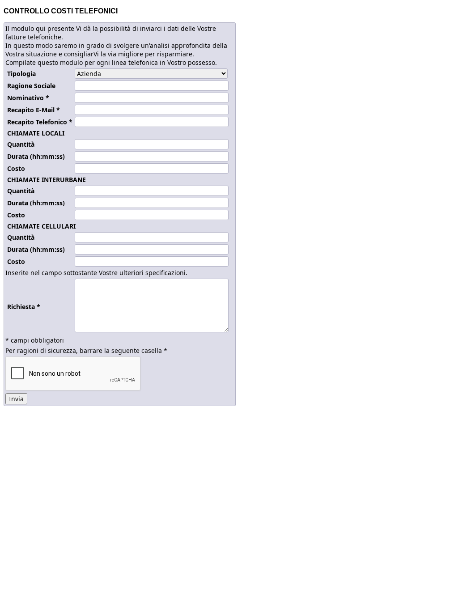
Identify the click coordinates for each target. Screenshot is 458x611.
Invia (16, 399)
